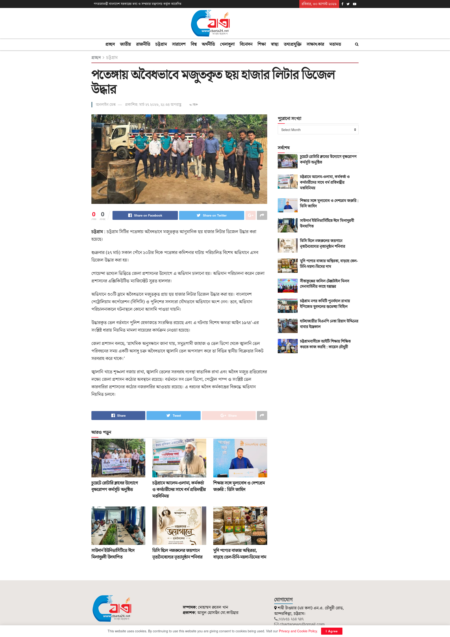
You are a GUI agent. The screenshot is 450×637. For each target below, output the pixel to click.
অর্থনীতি (208, 44)
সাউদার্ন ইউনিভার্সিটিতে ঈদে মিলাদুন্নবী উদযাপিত (113, 553)
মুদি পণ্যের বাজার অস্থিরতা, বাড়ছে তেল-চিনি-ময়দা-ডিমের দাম (239, 553)
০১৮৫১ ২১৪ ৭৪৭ (291, 619)
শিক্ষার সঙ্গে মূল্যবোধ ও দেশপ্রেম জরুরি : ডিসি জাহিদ (239, 486)
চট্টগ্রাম (161, 44)
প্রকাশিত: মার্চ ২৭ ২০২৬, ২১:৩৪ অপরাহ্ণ (153, 105)
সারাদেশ (179, 44)
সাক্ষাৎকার (315, 44)
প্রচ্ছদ (110, 44)
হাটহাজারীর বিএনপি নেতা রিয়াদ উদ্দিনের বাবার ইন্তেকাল (329, 324)
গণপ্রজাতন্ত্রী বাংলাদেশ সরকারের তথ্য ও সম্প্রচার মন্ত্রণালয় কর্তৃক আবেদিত (137, 4)
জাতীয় (125, 44)
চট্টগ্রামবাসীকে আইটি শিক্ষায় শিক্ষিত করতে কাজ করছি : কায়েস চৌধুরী (325, 344)
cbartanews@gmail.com (302, 624)
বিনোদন (246, 44)
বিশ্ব (194, 44)
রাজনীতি (143, 44)
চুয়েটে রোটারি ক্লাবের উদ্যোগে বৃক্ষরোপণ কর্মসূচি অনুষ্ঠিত (114, 486)
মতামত (335, 44)
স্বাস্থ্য (275, 44)
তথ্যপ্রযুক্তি (292, 44)
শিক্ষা (262, 44)
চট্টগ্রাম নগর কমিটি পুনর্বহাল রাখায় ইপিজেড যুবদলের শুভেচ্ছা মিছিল (325, 304)
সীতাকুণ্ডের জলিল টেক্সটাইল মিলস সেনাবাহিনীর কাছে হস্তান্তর (324, 284)
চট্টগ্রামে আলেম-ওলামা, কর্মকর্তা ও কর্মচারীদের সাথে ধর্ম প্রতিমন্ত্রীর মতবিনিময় (179, 489)
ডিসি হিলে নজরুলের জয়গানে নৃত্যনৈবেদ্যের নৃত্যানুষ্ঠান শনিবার (177, 553)
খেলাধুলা (227, 44)
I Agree (332, 631)
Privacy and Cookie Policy (298, 631)
